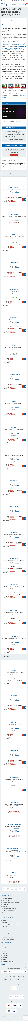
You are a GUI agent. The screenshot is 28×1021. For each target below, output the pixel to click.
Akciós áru (4, 949)
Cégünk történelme (6, 914)
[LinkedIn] (12, 889)
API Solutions (4, 945)
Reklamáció (4, 928)
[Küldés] (25, 971)
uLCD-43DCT (16, 828)
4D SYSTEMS (16, 192)
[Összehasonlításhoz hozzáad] (17, 187)
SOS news (4, 959)
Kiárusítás (4, 951)
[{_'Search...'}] (10, 4)
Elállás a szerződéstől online (7, 937)
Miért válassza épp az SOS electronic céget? (10, 902)
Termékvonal (4, 922)
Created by (19, 1016)
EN (19, 976)
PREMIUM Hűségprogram (7, 933)
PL (10, 979)
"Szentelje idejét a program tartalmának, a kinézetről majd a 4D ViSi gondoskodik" (14, 48)
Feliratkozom (14, 155)
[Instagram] (20, 889)
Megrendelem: (19, 197)
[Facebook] (4, 889)
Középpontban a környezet (7, 912)
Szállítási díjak (4, 926)
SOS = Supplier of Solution (7, 898)
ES (18, 979)
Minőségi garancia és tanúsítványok (9, 908)
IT (14, 979)
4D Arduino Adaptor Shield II (17, 860)
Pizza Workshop (5, 955)
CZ (10, 976)
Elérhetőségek (5, 904)
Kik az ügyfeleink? (5, 900)
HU (14, 976)
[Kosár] (26, 4)
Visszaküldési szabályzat (6, 931)
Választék (4, 920)
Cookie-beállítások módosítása (8, 939)
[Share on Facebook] (2, 25)
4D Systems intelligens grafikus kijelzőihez (13, 44)
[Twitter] (16, 889)
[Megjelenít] (25, 199)
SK (6, 976)
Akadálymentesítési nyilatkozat (8, 961)
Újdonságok (4, 947)
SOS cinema (4, 953)
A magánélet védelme (6, 935)
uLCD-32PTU (17, 805)
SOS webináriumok (5, 957)
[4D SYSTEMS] (14, 20)
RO (6, 979)
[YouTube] (8, 889)
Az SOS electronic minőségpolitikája (9, 910)
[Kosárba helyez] (23, 199)
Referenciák (4, 906)
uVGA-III (16, 875)
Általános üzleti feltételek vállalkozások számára (11, 924)
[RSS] (24, 889)
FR (23, 979)
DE (23, 976)
